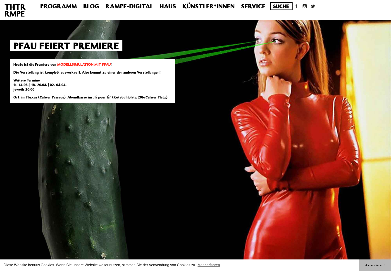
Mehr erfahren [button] (209, 265)
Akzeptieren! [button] (375, 265)
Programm (58, 6)
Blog (91, 6)
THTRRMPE (15, 10)
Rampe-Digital (129, 6)
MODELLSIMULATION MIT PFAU (84, 64)
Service (253, 6)
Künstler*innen (208, 6)
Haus (168, 6)
